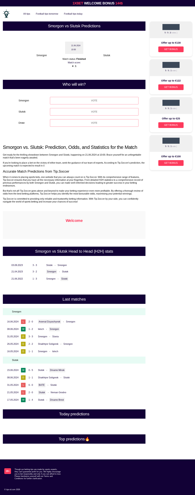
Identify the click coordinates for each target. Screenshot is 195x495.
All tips (26, 14)
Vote (94, 100)
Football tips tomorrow (47, 14)
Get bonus (171, 49)
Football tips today (73, 14)
